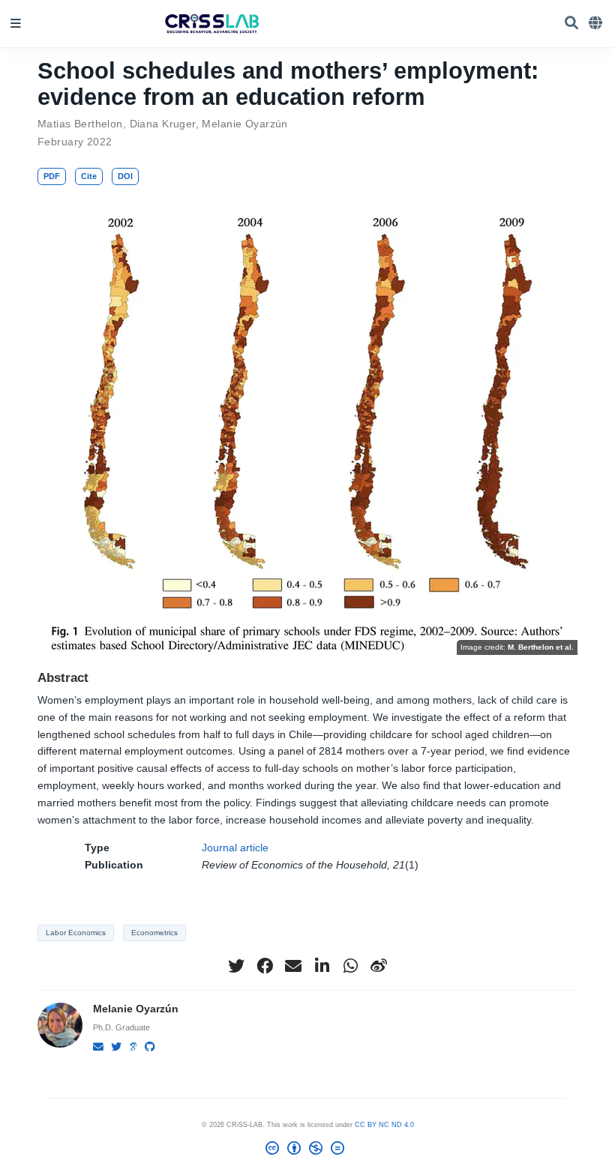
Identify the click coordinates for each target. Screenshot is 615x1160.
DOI (125, 176)
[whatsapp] (350, 966)
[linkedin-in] (321, 966)
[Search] (571, 23)
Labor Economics (76, 932)
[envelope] (293, 966)
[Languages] (596, 23)
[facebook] (265, 966)
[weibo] (379, 966)
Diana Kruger (163, 124)
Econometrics (154, 932)
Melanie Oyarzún (244, 124)
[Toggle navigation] (15, 23)
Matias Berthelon (80, 124)
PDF (52, 176)
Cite (89, 176)
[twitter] (236, 966)
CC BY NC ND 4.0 (384, 1125)
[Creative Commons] (308, 1150)
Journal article (235, 848)
